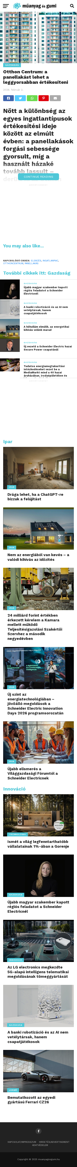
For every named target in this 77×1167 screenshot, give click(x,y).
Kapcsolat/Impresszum (22, 1142)
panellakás (31, 263)
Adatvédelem (40, 1145)
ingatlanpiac (50, 260)
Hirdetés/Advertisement (54, 1142)
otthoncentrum (13, 263)
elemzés (36, 260)
